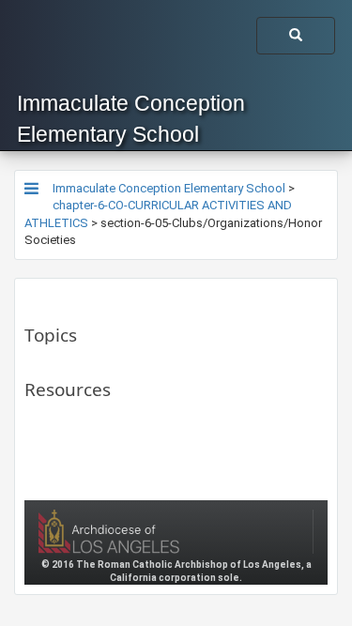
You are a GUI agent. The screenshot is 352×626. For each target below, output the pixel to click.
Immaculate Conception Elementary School (131, 118)
